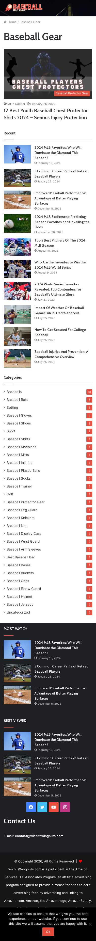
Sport (11, 431)
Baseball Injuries (19, 463)
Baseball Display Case (24, 533)
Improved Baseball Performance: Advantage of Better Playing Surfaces (60, 198)
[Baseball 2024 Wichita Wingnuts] (23, 7)
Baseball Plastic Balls (23, 470)
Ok (48, 932)
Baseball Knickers (20, 518)
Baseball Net (17, 526)
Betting (12, 407)
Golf (10, 494)
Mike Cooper (16, 104)
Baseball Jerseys (20, 604)
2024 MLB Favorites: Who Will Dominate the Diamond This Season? (57, 152)
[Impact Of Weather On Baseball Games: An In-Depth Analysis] (17, 314)
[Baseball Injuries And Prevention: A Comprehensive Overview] (17, 358)
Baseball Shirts (18, 439)
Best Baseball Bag (21, 557)
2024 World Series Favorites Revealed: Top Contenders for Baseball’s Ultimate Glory (57, 289)
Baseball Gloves (19, 415)
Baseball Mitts (18, 455)
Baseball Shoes (19, 423)
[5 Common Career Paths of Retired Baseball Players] (17, 178)
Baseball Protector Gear (26, 502)
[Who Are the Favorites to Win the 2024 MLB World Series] (17, 269)
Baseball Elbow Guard (24, 589)
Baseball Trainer (19, 486)
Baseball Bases (19, 565)
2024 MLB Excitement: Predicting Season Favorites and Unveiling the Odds (62, 221)
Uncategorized (18, 612)
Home (12, 22)
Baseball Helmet (19, 597)
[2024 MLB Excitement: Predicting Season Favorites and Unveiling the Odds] (17, 223)
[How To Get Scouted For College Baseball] (17, 336)
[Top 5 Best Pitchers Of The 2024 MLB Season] (17, 247)
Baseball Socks (19, 478)
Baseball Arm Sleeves (24, 549)
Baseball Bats (17, 400)
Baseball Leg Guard (22, 510)
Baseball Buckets (20, 573)
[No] (89, 924)
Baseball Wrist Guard (23, 541)
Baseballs (14, 392)
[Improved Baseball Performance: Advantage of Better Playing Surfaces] (17, 200)
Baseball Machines (21, 447)
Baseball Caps (18, 581)
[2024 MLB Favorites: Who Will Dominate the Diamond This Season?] (17, 154)
